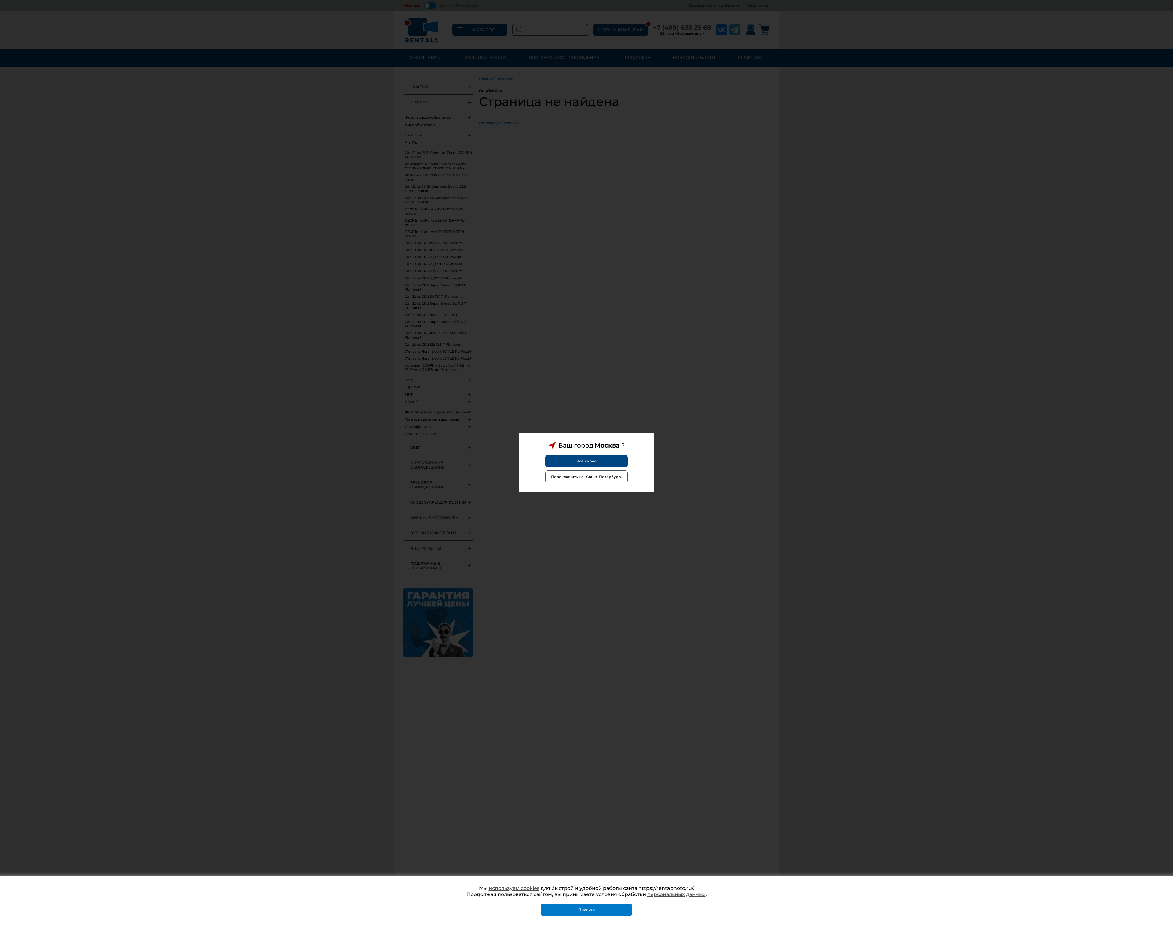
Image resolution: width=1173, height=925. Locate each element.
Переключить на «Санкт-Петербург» (586, 476)
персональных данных (676, 894)
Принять (586, 909)
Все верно (586, 461)
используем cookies (514, 888)
